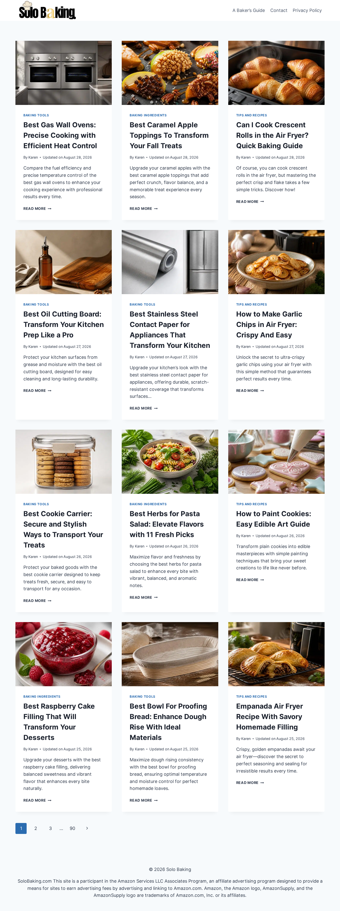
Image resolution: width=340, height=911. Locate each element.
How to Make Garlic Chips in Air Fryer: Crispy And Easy (269, 324)
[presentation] (63, 73)
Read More (37, 208)
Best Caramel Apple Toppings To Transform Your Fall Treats (169, 135)
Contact (278, 10)
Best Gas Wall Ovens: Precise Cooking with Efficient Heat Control (60, 135)
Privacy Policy (307, 10)
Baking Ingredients (148, 115)
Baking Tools (36, 115)
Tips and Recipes (251, 115)
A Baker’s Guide (248, 10)
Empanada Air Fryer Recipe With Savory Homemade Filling (269, 716)
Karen (33, 157)
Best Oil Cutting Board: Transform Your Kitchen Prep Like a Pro (63, 324)
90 (72, 828)
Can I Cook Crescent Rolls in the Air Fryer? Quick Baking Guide (272, 135)
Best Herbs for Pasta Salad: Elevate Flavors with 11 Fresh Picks (167, 524)
